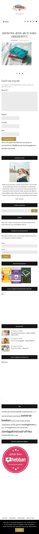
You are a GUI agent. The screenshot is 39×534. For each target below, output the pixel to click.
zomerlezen (16, 416)
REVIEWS (12, 518)
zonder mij (5, 412)
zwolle (16, 435)
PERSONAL (21, 518)
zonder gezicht (15, 425)
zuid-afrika (25, 431)
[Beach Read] (6, 275)
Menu (6, 22)
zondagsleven (28, 424)
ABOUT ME (30, 518)
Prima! (19, 530)
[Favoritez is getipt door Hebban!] (16, 459)
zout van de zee (22, 427)
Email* (3, 249)
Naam (4, 114)
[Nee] (37, 527)
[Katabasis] (26, 275)
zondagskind (10, 431)
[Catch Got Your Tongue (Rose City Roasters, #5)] (16, 275)
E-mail (4, 122)
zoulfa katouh (27, 412)
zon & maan (15, 421)
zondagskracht (10, 427)
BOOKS (4, 518)
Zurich (34, 411)
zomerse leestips (16, 412)
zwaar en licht (25, 421)
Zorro (13, 435)
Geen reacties (23, 40)
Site (3, 130)
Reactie (5, 90)
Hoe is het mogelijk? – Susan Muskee (23, 341)
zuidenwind (6, 425)
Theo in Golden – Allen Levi (20, 348)
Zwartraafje (6, 435)
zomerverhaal (7, 416)
